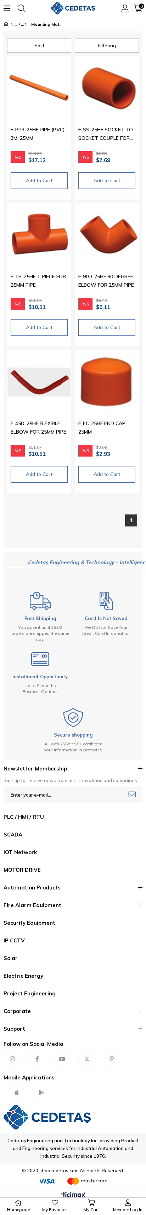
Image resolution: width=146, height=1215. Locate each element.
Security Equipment (29, 922)
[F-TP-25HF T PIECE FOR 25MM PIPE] (39, 235)
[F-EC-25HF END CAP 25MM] (107, 382)
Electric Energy (23, 975)
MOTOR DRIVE (22, 869)
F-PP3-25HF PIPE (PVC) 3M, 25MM (38, 133)
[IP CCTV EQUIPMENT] (19, 24)
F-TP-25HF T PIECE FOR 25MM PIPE (38, 280)
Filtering (107, 45)
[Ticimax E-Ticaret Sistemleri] (73, 1195)
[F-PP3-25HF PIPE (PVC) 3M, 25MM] (39, 88)
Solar (11, 958)
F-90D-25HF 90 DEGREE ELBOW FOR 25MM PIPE (106, 280)
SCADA (13, 834)
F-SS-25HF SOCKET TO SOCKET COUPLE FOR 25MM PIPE (105, 134)
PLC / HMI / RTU (24, 817)
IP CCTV (14, 940)
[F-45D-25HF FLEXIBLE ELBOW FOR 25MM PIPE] (39, 382)
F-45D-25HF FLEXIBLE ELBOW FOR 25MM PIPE (38, 427)
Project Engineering (30, 993)
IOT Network (20, 852)
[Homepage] (12, 24)
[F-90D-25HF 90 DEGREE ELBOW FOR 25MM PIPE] (107, 235)
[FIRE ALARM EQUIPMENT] (26, 24)
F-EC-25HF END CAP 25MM (101, 427)
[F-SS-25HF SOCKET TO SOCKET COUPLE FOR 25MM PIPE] (107, 88)
